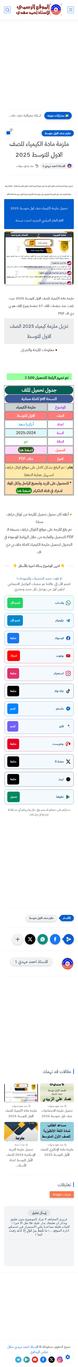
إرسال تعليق (39, 1213)
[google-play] (27, 1360)
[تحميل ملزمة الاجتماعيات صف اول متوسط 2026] (57, 1092)
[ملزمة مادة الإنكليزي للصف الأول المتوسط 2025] (57, 1131)
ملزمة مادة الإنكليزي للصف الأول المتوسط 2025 (56, 1152)
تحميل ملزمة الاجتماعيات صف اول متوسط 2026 (57, 1113)
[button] (55, 939)
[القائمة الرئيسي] (71, 10)
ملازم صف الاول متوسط (58, 133)
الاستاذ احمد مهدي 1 (53, 166)
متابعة (13, 638)
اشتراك (13, 656)
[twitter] (51, 1360)
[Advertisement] (39, 67)
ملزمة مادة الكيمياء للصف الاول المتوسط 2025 (21, 1113)
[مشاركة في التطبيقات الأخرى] (17, 939)
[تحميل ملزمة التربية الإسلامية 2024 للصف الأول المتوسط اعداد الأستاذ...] (21, 1131)
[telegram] (18, 1360)
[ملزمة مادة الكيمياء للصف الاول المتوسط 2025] (21, 1092)
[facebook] (43, 1360)
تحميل (13, 797)
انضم (12, 709)
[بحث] (7, 10)
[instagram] (60, 1360)
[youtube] (35, 1360)
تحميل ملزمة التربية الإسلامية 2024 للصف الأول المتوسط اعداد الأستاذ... (21, 1157)
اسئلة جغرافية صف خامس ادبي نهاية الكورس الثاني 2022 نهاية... (23, 115)
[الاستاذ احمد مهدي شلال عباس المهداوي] (39, 9)
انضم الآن (15, 603)
